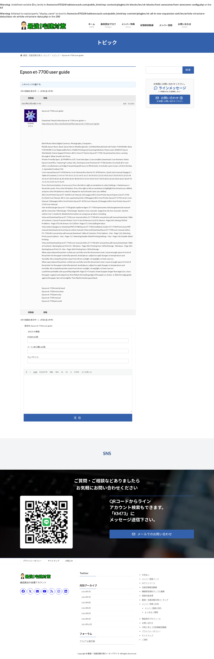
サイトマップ (53, 561)
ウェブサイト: (33, 357)
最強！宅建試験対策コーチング (155, 600)
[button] (152, 534)
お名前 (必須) (32, 337)
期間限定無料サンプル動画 (153, 591)
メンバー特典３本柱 (150, 604)
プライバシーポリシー (32, 561)
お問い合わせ (147, 623)
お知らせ (69, 561)
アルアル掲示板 (87, 641)
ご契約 (145, 639)
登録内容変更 (147, 595)
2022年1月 (86, 619)
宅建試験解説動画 (149, 587)
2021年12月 (86, 624)
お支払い (145, 575)
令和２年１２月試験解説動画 (154, 627)
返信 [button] (124, 104)
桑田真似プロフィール (151, 619)
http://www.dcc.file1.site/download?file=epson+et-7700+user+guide (70, 123)
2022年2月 (86, 613)
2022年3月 (86, 608)
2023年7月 (86, 591)
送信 (78, 417)
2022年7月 (86, 597)
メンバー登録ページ (150, 579)
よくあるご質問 (151, 612)
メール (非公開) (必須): (36, 347)
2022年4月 (86, 602)
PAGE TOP (206, 636)
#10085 (131, 103)
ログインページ (148, 583)
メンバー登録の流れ (153, 608)
